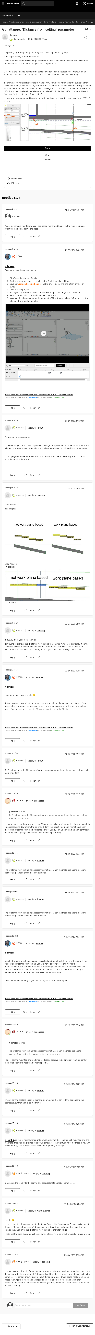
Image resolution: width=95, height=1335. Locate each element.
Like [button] (46, 155)
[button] (92, 37)
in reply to (35, 427)
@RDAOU (9, 639)
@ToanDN (9, 1140)
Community (7, 15)
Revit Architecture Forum (75, 22)
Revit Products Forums (53, 22)
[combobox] (37, 3)
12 (13, 936)
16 (13, 1166)
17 (13, 1203)
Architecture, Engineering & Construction (25, 22)
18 (13, 1254)
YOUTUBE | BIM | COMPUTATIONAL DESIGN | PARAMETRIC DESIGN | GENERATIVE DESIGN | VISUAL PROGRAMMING (39, 394)
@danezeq (9, 266)
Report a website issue (79, 1325)
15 (13, 1123)
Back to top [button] (13, 1326)
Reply (47, 148)
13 (13, 1024)
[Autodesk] (13, 3)
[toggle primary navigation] (4, 3)
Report (47, 159)
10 (13, 853)
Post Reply (80, 1305)
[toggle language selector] (77, 3)
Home (4, 22)
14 (13, 1083)
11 (13, 892)
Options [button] (88, 29)
